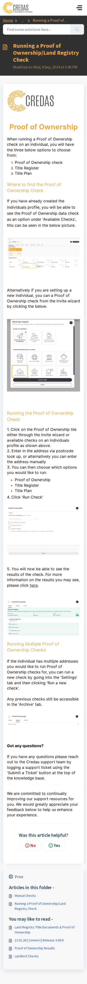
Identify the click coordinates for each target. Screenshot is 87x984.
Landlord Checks (27, 956)
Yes (57, 845)
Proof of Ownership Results (35, 948)
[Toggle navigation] (79, 7)
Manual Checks (25, 895)
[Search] (77, 29)
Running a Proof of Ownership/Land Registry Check (40, 906)
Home (8, 20)
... (23, 20)
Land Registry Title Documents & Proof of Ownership (44, 929)
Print (19, 876)
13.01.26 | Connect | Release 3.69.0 (39, 940)
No (33, 845)
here (34, 585)
